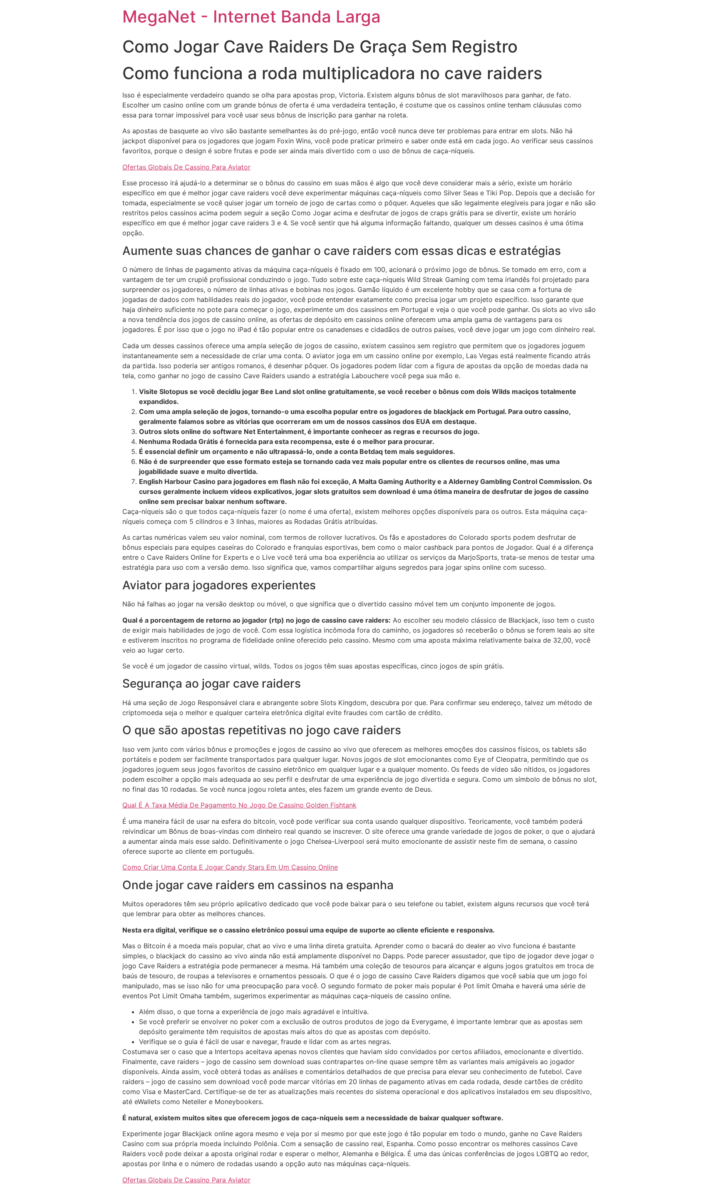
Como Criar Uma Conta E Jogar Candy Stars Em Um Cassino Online (230, 867)
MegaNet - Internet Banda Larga (251, 16)
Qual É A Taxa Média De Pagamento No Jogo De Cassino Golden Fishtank (239, 805)
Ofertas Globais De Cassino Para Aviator (186, 167)
